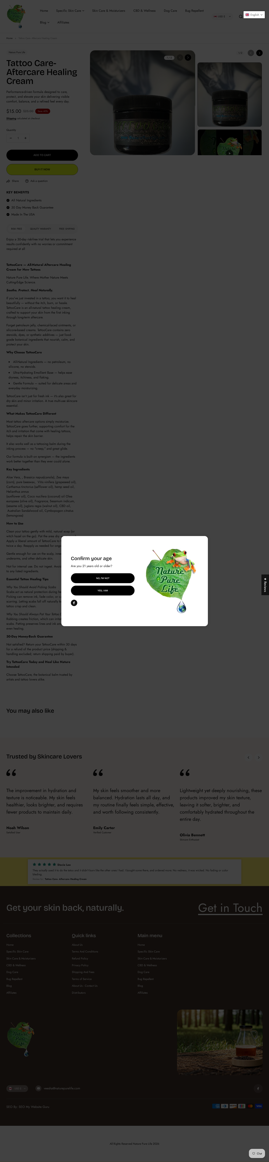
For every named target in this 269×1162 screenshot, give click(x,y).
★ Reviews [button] (265, 585)
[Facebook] (74, 603)
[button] (254, 14)
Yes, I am (103, 590)
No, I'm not (102, 578)
